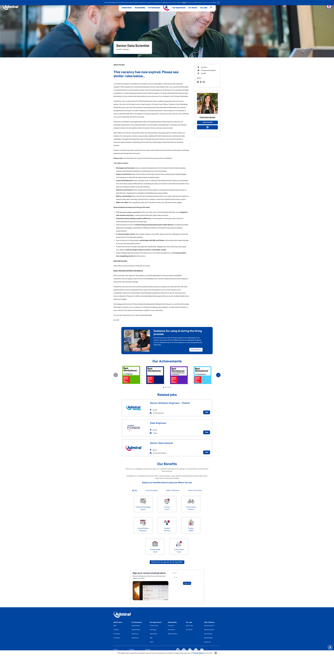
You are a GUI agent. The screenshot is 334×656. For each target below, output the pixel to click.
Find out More (196, 349)
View (206, 412)
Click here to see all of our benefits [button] (167, 562)
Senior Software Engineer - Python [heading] (170, 403)
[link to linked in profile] (207, 127)
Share (199, 78)
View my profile (207, 122)
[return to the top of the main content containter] (330, 647)
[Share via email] (204, 82)
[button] (215, 653)
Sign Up (187, 583)
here (184, 2)
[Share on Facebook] (200, 82)
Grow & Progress (152, 490)
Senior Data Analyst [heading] (161, 443)
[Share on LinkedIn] (198, 82)
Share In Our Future (195, 490)
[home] (126, 615)
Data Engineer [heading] (158, 423)
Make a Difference (172, 490)
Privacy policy (198, 653)
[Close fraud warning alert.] (218, 2)
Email (175, 573)
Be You (134, 490)
